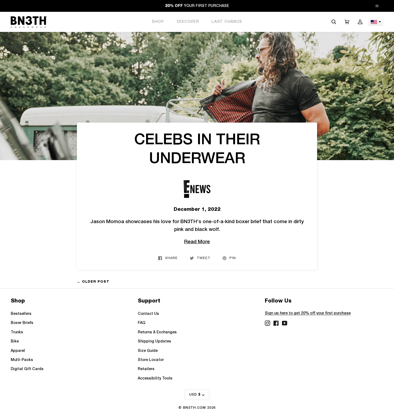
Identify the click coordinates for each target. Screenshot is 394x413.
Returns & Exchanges (157, 332)
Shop (158, 22)
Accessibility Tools (155, 378)
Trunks (17, 332)
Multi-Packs (22, 360)
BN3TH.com (194, 407)
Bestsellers (21, 314)
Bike (15, 341)
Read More (197, 242)
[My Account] (360, 22)
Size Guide (148, 351)
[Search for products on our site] (334, 22)
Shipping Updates (154, 341)
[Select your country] (375, 22)
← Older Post (93, 281)
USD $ (195, 394)
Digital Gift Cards (27, 369)
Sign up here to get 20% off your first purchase (308, 313)
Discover (188, 22)
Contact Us (148, 314)
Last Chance (226, 22)
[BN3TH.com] (29, 22)
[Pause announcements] (377, 6)
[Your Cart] (347, 22)
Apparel (18, 351)
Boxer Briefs (22, 323)
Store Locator (151, 360)
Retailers (146, 369)
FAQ (141, 323)
